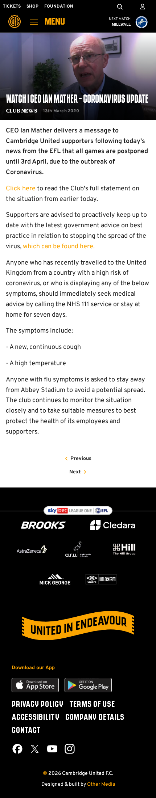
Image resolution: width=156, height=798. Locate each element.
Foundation (58, 6)
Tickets (12, 6)
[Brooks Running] (43, 525)
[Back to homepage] (14, 16)
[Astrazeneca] (32, 549)
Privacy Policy (37, 704)
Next (75, 472)
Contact (26, 730)
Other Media (101, 784)
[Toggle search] (120, 6)
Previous (80, 459)
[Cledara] (112, 525)
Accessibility (35, 717)
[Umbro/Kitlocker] (101, 579)
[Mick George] (55, 579)
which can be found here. (59, 246)
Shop (32, 6)
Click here (21, 189)
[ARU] (78, 549)
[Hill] (124, 549)
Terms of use (92, 704)
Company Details (94, 717)
